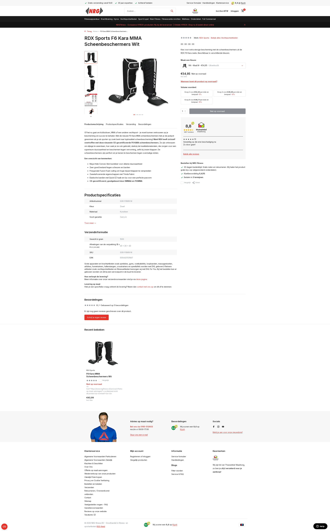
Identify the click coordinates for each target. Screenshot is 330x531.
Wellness (185, 19)
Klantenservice (222, 3)
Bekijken (114, 399)
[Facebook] (214, 426)
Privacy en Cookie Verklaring (96, 480)
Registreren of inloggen (140, 456)
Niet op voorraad (217, 111)
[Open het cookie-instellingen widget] (4, 527)
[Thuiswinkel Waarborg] (195, 11)
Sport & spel (143, 19)
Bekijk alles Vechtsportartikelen (224, 38)
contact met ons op (145, 287)
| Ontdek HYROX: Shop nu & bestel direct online (193, 25)
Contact (87, 497)
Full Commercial (209, 19)
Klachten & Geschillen (93, 463)
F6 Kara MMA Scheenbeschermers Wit (99, 375)
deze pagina (141, 279)
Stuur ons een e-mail (139, 435)
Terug (89, 31)
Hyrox (116, 19)
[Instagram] (218, 426)
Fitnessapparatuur (92, 19)
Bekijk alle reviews (191, 154)
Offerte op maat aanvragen (96, 470)
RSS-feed (101, 526)
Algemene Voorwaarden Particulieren (100, 456)
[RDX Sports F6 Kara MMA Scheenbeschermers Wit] (103, 353)
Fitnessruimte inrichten (171, 19)
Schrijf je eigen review (96, 317)
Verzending (131, 124)
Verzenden (89, 487)
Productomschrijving (93, 124)
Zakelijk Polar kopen (93, 477)
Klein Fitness (155, 19)
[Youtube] (223, 426)
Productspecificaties (114, 124)
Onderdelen (196, 19)
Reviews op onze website (95, 511)
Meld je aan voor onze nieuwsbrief (227, 432)
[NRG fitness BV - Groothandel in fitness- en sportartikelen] (96, 11)
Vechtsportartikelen (128, 19)
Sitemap (87, 501)
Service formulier (194, 3)
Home (95, 31)
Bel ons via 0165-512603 (141, 427)
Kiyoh (243, 3)
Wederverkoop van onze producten (100, 474)
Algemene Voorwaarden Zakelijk (98, 460)
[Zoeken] (172, 11)
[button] (134, 114)
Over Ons (88, 467)
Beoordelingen (144, 124)
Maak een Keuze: (188, 60)
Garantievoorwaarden (93, 508)
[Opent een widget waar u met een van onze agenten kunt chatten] (320, 526)
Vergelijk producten (138, 460)
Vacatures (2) (90, 515)
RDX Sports (204, 38)
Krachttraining (107, 19)
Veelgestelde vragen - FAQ (96, 504)
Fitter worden (177, 471)
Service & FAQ (177, 474)
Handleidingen (209, 3)
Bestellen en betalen (93, 484)
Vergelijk (187, 183)
